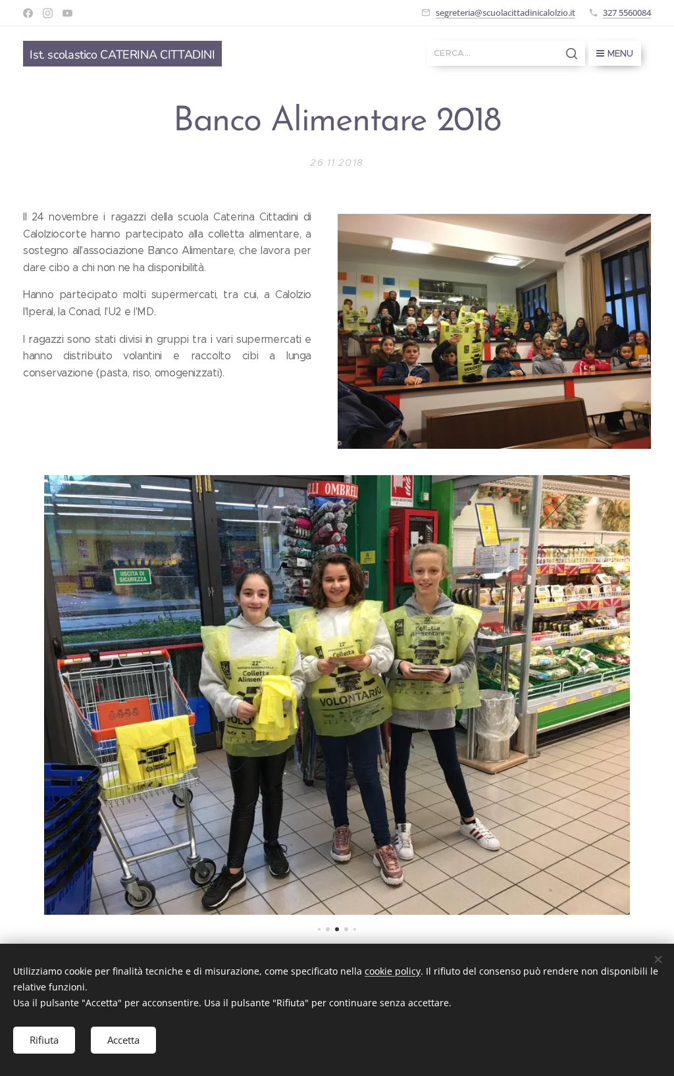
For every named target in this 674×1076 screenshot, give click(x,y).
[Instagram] (47, 13)
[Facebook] (28, 13)
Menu (620, 53)
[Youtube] (67, 13)
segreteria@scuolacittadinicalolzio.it (505, 12)
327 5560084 (627, 12)
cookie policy (393, 971)
